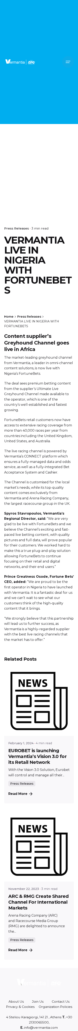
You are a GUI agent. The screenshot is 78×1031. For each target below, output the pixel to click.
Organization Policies (55, 1007)
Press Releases (16, 228)
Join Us (37, 1001)
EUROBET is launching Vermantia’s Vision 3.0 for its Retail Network (37, 756)
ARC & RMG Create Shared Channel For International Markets (38, 902)
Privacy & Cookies (20, 1007)
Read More (17, 794)
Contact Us (60, 1001)
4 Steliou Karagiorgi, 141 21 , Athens (33, 1017)
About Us (16, 1001)
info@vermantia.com (40, 1028)
